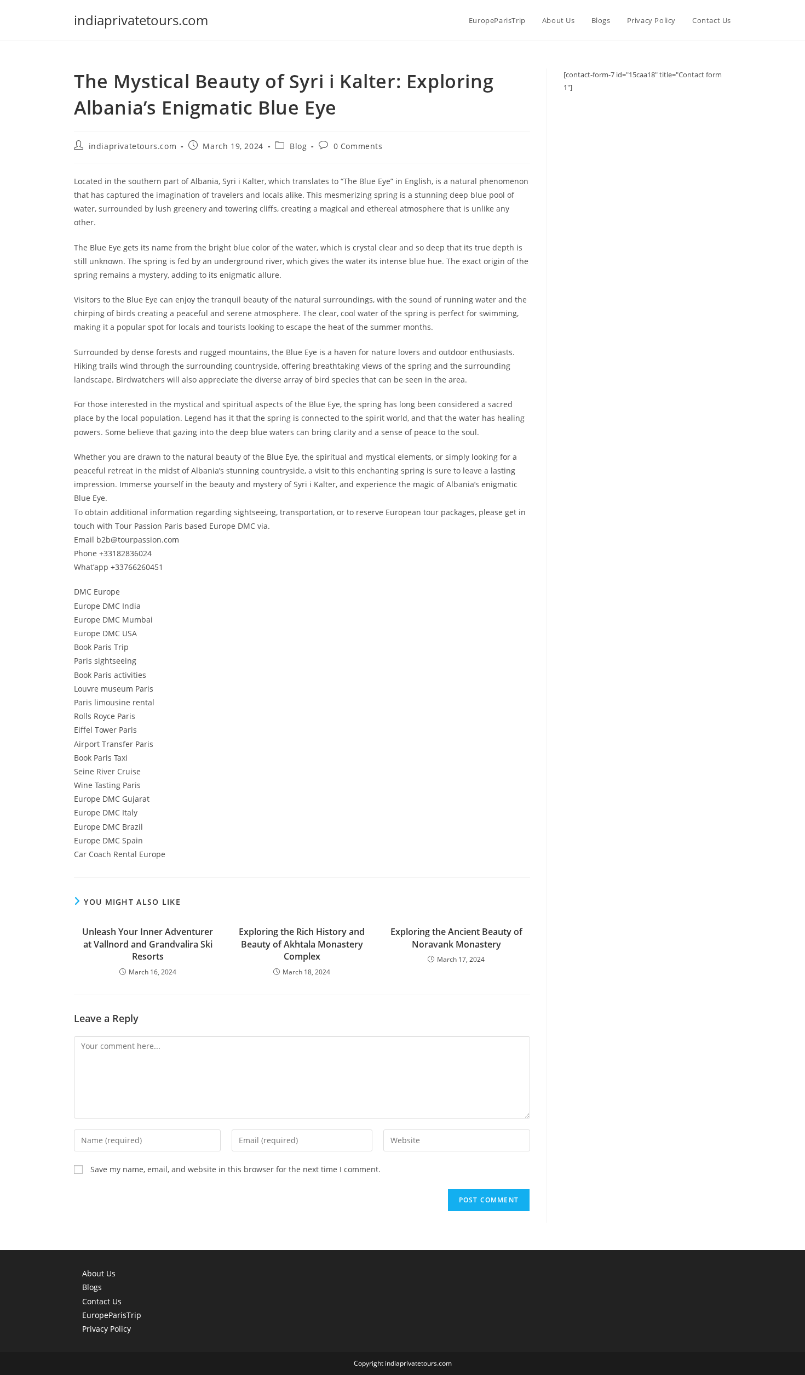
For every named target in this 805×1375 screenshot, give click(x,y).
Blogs (92, 1287)
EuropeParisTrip (111, 1315)
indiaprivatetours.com (141, 20)
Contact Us (102, 1301)
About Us (99, 1273)
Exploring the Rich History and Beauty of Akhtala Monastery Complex (302, 944)
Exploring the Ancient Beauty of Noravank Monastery (456, 938)
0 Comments (358, 146)
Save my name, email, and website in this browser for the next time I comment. (235, 1169)
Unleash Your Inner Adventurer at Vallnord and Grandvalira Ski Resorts (147, 944)
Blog (298, 146)
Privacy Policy (106, 1328)
